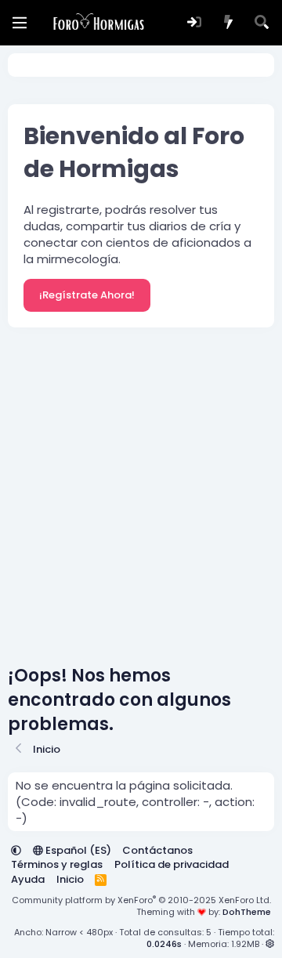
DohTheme (246, 912)
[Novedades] (228, 23)
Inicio (70, 879)
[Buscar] (262, 23)
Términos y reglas (57, 864)
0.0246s (164, 944)
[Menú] (19, 23)
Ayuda (28, 879)
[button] (16, 850)
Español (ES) (77, 850)
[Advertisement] (141, 500)
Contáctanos (157, 850)
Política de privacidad (171, 864)
